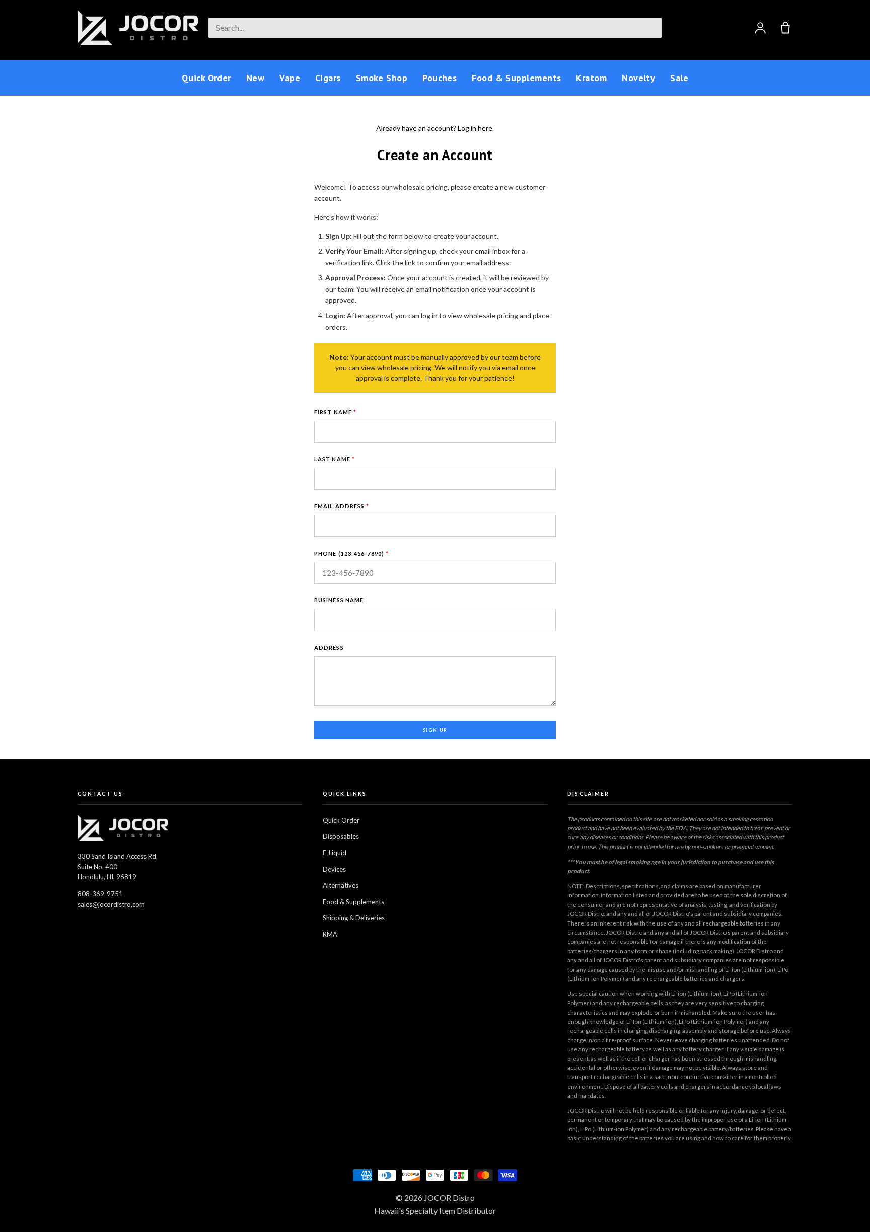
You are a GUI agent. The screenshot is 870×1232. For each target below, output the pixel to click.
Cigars (328, 78)
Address (329, 647)
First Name (335, 412)
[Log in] (760, 28)
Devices (334, 869)
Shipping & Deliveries (354, 918)
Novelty (638, 78)
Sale (679, 78)
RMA (330, 934)
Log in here (475, 128)
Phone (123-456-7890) (351, 553)
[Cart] (785, 28)
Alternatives (340, 885)
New (255, 78)
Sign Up (435, 730)
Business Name (339, 600)
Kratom (591, 78)
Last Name (334, 459)
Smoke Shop (382, 78)
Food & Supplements (516, 78)
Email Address (342, 506)
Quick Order (206, 78)
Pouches (439, 78)
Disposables (341, 836)
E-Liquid (334, 853)
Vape (289, 78)
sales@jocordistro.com (111, 904)
